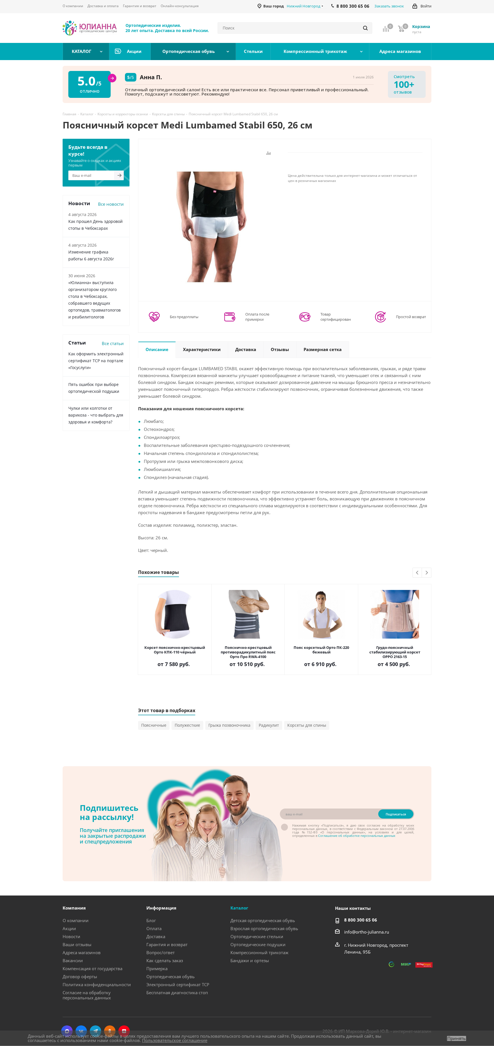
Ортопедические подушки (258, 944)
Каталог (239, 908)
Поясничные (153, 725)
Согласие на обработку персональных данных (87, 995)
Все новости (111, 204)
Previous (417, 573)
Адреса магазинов (82, 952)
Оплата (154, 928)
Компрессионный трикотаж (259, 952)
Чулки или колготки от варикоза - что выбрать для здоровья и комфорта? (95, 415)
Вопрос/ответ (160, 952)
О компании (76, 920)
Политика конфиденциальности (97, 984)
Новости (71, 936)
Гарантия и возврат (167, 944)
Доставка (155, 936)
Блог (151, 920)
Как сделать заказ (164, 960)
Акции (69, 928)
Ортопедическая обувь (170, 976)
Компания (74, 908)
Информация (161, 908)
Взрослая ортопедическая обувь (264, 928)
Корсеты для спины (306, 725)
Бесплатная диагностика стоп (177, 992)
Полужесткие (187, 725)
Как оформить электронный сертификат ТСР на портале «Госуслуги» (96, 360)
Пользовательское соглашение (174, 1040)
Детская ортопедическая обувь (262, 920)
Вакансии (73, 960)
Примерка (157, 968)
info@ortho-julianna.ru (366, 932)
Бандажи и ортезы (249, 960)
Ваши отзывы (77, 944)
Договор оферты (80, 976)
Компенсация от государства (92, 968)
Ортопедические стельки (256, 936)
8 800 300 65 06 (360, 920)
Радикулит (269, 725)
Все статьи (113, 343)
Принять (456, 1038)
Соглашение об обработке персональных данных (356, 835)
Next (426, 573)
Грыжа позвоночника (229, 725)
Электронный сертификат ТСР (177, 984)
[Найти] (365, 28)
